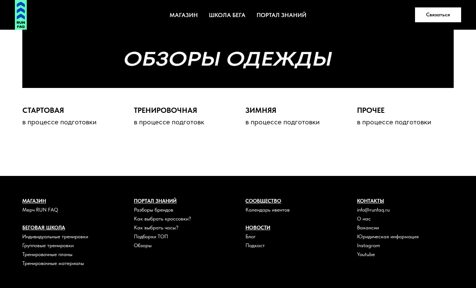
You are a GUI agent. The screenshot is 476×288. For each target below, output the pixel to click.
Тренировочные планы (47, 254)
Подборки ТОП (151, 236)
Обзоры (143, 245)
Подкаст (255, 245)
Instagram (368, 245)
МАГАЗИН (184, 15)
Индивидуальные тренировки (55, 236)
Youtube (366, 254)
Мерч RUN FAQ (40, 210)
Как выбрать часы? (156, 227)
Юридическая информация (388, 236)
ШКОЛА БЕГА (227, 15)
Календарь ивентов (267, 210)
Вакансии (368, 227)
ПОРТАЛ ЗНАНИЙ (281, 15)
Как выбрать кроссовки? (162, 219)
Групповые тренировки (48, 245)
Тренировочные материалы (53, 263)
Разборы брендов (153, 210)
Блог (250, 236)
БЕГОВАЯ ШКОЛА (43, 227)
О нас (364, 219)
